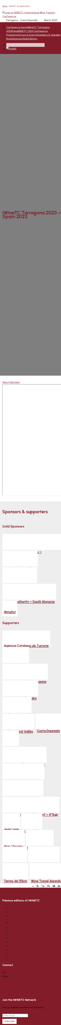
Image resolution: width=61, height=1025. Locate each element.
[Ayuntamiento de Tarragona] (25, 671)
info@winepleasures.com (21, 976)
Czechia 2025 (15, 908)
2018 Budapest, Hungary (20, 930)
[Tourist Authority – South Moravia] (29, 592)
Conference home (17, 27)
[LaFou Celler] (32, 821)
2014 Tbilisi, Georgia (18, 946)
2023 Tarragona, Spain (19, 915)
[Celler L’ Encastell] (17, 705)
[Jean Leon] (11, 821)
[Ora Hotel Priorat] (39, 838)
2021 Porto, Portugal (18, 919)
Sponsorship (19, 38)
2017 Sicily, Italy (16, 934)
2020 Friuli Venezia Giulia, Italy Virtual (27, 923)
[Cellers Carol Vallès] (18, 721)
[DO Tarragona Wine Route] (23, 771)
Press (15, 31)
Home (4, 6)
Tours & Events (28, 34)
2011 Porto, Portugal (18, 957)
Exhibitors (31, 38)
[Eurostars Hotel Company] (23, 788)
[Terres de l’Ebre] (15, 871)
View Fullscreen (11, 382)
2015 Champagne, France (21, 942)
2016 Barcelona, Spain (19, 938)
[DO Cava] (10, 738)
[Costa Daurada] (48, 721)
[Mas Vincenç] (13, 838)
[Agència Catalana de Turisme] (26, 638)
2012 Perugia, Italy (17, 953)
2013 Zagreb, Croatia (19, 949)
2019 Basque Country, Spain (22, 927)
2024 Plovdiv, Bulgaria (19, 911)
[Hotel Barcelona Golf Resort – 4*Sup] (31, 804)
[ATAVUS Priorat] (15, 655)
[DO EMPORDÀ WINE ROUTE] (24, 754)
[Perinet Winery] (14, 854)
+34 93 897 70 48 (14, 972)
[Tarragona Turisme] (43, 854)
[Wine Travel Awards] (46, 871)
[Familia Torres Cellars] (20, 558)
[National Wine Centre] (20, 575)
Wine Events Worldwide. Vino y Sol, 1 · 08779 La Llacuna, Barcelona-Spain (16, 988)
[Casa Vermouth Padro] (20, 688)
